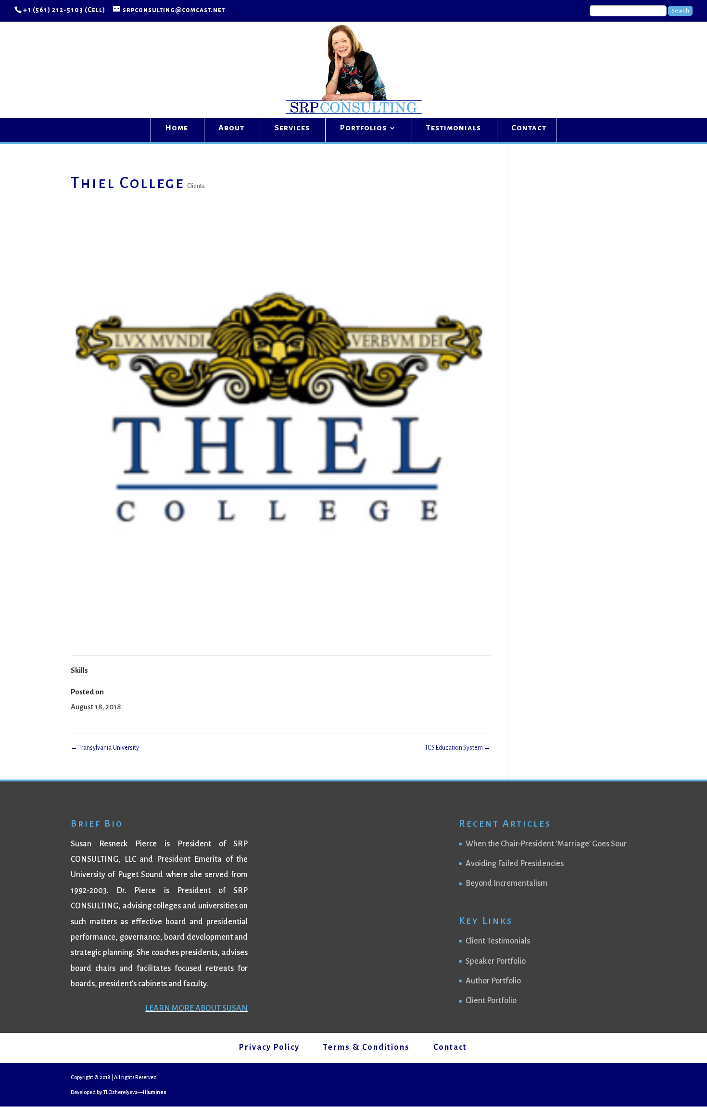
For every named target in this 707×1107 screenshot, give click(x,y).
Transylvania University (105, 747)
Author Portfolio (493, 981)
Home (176, 128)
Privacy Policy (269, 1047)
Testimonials (453, 128)
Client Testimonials (498, 941)
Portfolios (363, 128)
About (231, 128)
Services (292, 128)
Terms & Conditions (366, 1047)
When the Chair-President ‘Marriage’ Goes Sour (546, 844)
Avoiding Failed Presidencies (515, 863)
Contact (528, 128)
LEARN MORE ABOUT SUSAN (196, 1008)
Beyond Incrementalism (506, 883)
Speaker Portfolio (496, 961)
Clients (196, 186)
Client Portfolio (491, 1000)
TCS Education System (458, 747)
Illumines (154, 1092)
